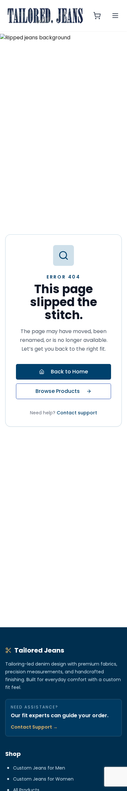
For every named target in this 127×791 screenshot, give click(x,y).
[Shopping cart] (97, 15)
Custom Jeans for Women (43, 779)
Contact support (77, 412)
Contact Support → (34, 727)
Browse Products (57, 391)
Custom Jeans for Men (39, 768)
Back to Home (69, 371)
